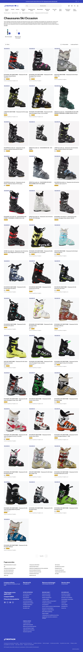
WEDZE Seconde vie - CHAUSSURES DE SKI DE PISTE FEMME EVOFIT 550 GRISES (40, 183)
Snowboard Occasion (59, 566)
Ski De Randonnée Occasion (10, 564)
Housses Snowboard (59, 570)
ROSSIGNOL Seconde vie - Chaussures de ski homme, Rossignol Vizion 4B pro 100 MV (65, 217)
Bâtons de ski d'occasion (18, 37)
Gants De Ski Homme (8, 573)
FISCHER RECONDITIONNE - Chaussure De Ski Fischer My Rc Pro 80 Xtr (15, 287)
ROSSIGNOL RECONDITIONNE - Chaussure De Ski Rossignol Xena (40, 508)
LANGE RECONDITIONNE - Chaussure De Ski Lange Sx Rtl (16, 112)
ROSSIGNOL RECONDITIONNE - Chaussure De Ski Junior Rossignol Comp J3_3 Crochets (66, 362)
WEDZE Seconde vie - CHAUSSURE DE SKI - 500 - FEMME (41, 148)
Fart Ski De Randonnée (9, 570)
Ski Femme (57, 564)
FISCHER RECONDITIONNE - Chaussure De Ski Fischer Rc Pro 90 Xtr (40, 287)
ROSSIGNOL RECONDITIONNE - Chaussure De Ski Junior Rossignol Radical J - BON (66, 435)
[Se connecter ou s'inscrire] (74, 5)
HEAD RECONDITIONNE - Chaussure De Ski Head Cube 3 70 (66, 75)
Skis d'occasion (8, 36)
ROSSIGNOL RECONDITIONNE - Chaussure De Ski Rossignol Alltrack (66, 325)
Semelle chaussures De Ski (35, 571)
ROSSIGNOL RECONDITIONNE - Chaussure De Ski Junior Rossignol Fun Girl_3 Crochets (15, 435)
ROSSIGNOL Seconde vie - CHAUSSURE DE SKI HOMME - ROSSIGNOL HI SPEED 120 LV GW (15, 217)
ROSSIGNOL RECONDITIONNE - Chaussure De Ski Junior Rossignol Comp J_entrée (40, 362)
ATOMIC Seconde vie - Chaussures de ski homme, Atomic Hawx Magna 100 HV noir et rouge (16, 251)
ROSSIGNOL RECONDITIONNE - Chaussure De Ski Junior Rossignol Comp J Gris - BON (15, 399)
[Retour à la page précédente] (36, 556)
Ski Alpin (57, 573)
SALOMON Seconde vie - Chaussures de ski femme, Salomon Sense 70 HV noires (14, 183)
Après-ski (6, 575)
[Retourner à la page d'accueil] (11, 6)
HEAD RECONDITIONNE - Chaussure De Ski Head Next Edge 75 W (40, 472)
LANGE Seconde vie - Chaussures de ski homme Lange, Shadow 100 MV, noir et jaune (66, 148)
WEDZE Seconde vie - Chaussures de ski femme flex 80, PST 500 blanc (41, 217)
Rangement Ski (58, 568)
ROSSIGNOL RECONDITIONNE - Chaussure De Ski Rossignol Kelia (40, 325)
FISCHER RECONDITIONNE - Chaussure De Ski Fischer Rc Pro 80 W (15, 325)
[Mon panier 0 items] (77, 5)
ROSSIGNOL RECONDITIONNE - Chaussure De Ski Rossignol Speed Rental (15, 75)
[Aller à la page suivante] (46, 556)
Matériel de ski (32, 575)
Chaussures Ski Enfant (34, 564)
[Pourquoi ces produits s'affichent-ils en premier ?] (61, 44)
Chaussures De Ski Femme (9, 568)
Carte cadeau (74, 10)
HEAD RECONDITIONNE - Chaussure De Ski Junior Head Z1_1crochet (15, 362)
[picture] (16, 60)
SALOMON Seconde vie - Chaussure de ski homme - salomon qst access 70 (66, 183)
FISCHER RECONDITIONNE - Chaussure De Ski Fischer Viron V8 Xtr (40, 435)
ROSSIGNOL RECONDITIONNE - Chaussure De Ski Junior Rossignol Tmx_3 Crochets (40, 251)
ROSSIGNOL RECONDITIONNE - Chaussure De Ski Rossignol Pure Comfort (40, 75)
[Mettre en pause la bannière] (76, 1)
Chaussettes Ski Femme (60, 571)
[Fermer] (78, 1)
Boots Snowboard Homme (35, 570)
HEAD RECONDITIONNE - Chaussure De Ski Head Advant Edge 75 (66, 251)
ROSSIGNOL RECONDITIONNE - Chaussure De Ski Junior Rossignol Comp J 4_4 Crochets (40, 112)
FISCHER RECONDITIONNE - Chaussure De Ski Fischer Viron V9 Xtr (40, 399)
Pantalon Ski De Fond (34, 573)
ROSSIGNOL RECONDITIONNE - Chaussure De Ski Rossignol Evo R (66, 508)
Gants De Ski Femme (33, 566)
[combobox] (75, 44)
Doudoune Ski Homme (8, 571)
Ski (4, 566)
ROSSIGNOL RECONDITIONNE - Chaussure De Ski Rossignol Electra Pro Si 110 (66, 472)
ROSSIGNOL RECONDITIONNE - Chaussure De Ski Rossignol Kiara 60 (15, 472)
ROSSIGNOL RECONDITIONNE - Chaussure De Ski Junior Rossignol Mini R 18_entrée (15, 508)
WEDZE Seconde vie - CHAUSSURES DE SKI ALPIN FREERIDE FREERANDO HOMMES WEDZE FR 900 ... (66, 112)
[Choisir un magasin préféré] (68, 5)
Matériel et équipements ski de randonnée (38, 568)
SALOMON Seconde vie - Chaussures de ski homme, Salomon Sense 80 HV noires (14, 148)
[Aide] (71, 5)
